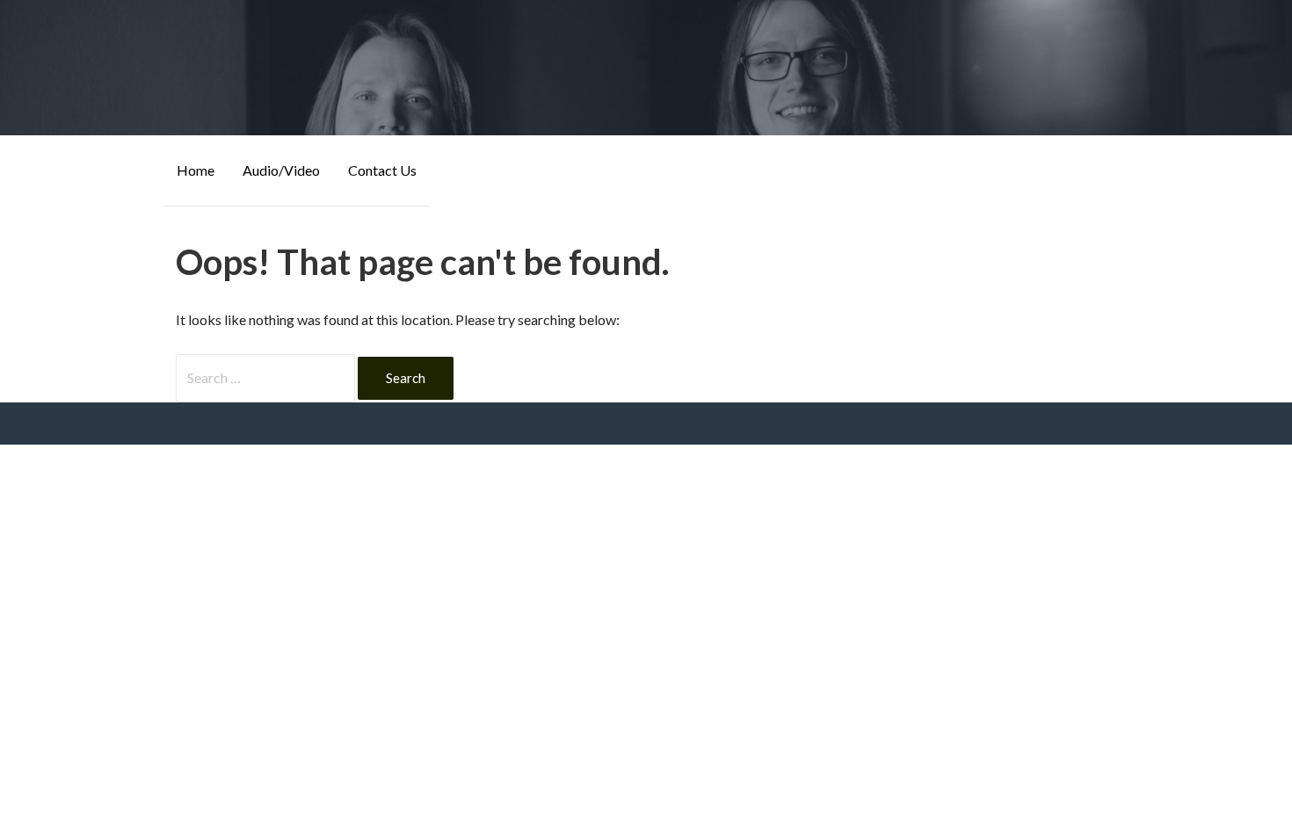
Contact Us (382, 170)
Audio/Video (281, 170)
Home (195, 170)
